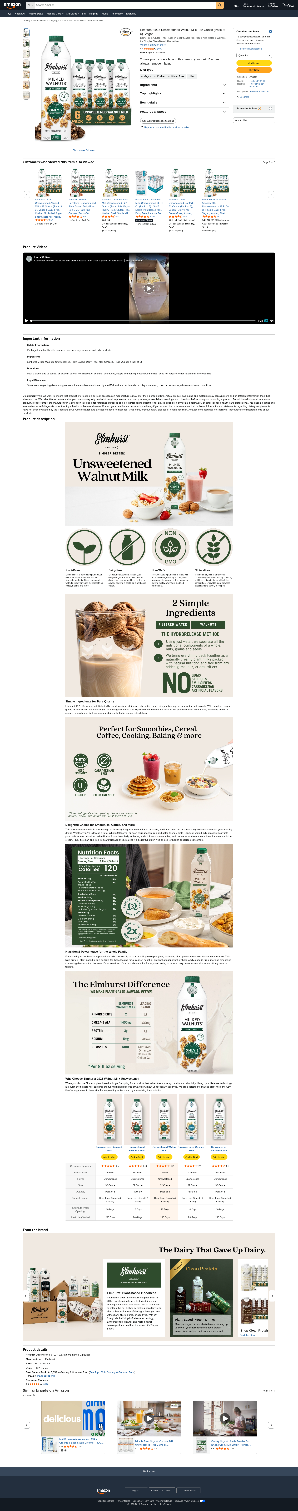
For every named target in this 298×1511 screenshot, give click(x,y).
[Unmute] (272, 321)
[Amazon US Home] (103, 1491)
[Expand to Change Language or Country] (238, 6)
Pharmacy (117, 13)
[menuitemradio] (266, 320)
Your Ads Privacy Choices (187, 1501)
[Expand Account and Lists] (263, 6)
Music (105, 13)
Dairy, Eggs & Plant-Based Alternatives (66, 20)
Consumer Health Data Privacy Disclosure (152, 1501)
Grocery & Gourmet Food (34, 20)
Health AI (20, 13)
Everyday (131, 13)
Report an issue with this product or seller (167, 127)
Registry (93, 13)
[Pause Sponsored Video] (100, 1426)
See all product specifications (158, 120)
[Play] (25, 320)
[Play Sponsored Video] (149, 1418)
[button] (8, 13)
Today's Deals (35, 13)
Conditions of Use (105, 1501)
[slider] (143, 320)
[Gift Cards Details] (78, 13)
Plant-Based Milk (95, 20)
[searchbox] (125, 5)
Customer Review (44, 260)
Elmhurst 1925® (257, 81)
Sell (84, 13)
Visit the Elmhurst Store (153, 44)
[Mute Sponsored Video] (100, 1432)
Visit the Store (248, 1335)
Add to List (241, 120)
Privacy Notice (123, 1501)
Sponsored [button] (27, 1395)
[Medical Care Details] (62, 13)
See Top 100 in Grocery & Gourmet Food (112, 1372)
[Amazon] (12, 5)
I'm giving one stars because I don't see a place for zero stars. (89, 260)
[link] (49, 208)
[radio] (26, 33)
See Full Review (134, 260)
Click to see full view (84, 150)
